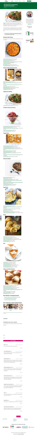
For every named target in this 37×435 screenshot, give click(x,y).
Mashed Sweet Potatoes (6, 86)
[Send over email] (0, 220)
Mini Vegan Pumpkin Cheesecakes (8, 285)
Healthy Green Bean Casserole (7, 150)
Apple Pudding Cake (6, 293)
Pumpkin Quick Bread (6, 240)
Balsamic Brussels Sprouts (6, 151)
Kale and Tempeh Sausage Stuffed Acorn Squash (9, 61)
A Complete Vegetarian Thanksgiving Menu (10, 299)
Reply (21, 355)
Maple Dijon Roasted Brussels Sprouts (8, 145)
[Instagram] (30, 1)
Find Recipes (12, 1)
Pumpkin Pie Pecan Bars (6, 291)
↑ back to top (18, 416)
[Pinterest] (29, 1)
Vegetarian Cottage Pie (6, 60)
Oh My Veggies (5, 3)
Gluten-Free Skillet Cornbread (7, 238)
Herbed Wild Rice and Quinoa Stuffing (8, 105)
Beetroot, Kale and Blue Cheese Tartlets (8, 212)
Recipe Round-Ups (12, 312)
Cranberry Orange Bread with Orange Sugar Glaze (10, 239)
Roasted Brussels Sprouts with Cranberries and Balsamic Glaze (11, 154)
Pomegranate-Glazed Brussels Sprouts (8, 147)
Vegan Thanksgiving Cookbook (17, 33)
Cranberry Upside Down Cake (7, 286)
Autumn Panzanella (6, 185)
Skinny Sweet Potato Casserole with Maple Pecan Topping (11, 84)
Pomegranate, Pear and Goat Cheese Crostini (9, 208)
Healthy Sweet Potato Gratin (7, 81)
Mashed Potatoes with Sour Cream (8, 87)
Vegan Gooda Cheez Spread (7, 205)
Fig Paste (4, 209)
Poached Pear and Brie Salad (7, 184)
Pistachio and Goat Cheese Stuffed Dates (8, 211)
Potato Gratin (5, 89)
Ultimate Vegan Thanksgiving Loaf (8, 59)
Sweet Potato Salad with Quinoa (7, 177)
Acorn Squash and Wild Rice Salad (8, 179)
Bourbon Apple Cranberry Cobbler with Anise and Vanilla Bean (11, 289)
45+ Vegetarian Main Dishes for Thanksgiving (10, 298)
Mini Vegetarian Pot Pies (6, 64)
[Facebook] (27, 1)
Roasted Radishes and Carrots (7, 156)
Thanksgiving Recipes (16, 312)
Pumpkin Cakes (5, 63)
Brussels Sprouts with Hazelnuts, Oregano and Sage (10, 148)
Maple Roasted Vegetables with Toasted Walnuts (9, 152)
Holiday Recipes (9, 3)
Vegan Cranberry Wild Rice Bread (7, 237)
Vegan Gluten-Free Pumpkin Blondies (8, 288)
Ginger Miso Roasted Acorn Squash (8, 146)
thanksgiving (4, 313)
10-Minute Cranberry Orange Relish (8, 126)
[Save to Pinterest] (0, 217)
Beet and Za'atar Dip (6, 210)
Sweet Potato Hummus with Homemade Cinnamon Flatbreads (11, 206)
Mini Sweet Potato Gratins (6, 88)
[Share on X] (0, 218)
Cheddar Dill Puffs (5, 236)
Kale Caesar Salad (5, 178)
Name (4, 335)
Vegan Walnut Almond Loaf (7, 62)
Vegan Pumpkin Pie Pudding (7, 292)
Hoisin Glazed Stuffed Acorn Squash (8, 65)
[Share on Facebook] (0, 216)
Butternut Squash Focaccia (7, 241)
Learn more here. (30, 24)
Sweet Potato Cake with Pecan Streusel (8, 287)
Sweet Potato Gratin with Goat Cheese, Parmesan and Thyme (11, 82)
